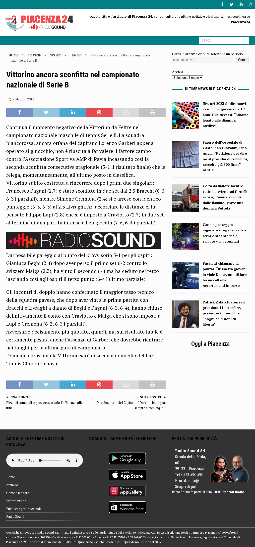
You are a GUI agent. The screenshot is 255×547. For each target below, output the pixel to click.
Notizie (34, 55)
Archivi (177, 71)
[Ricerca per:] (224, 40)
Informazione (16, 501)
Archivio (12, 485)
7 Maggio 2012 (23, 99)
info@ (193, 480)
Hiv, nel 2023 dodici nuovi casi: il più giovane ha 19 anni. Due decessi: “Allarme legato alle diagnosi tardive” (225, 114)
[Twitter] (231, 4)
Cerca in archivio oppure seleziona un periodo (207, 53)
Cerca (242, 60)
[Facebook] (222, 4)
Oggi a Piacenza (210, 343)
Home (10, 477)
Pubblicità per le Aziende (24, 508)
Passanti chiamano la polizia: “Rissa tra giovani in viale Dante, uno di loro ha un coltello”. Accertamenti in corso (225, 274)
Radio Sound (15, 516)
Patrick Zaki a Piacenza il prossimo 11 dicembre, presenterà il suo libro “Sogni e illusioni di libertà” (224, 313)
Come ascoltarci (18, 493)
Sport (55, 55)
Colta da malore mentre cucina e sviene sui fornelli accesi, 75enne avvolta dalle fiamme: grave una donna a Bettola (225, 196)
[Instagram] (250, 4)
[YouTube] (241, 4)
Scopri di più (185, 486)
